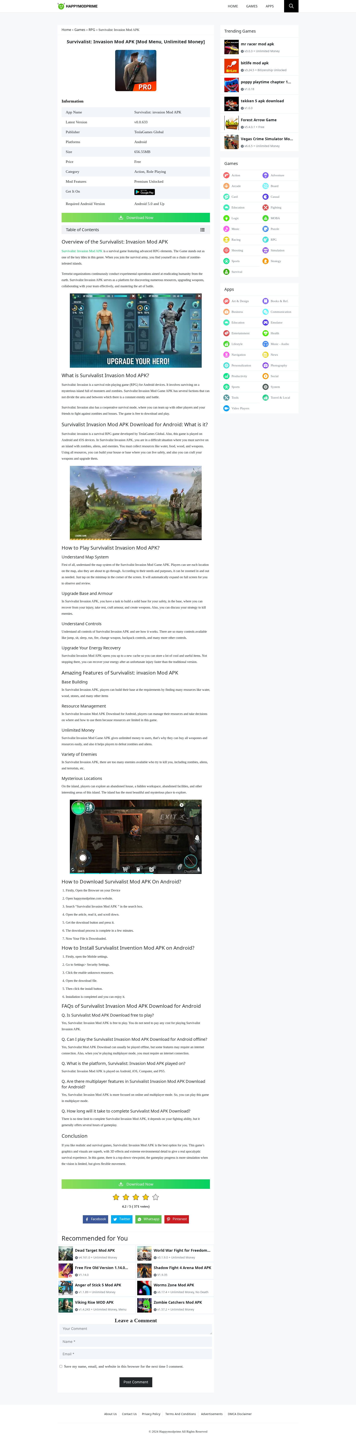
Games (252, 6)
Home (233, 6)
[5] (155, 1197)
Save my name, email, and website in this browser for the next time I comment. (124, 1366)
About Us (110, 1414)
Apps (270, 6)
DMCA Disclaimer (240, 1414)
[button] (291, 6)
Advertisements (212, 1414)
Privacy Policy (151, 1414)
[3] (136, 1197)
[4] (146, 1197)
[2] (126, 1197)
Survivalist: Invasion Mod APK (82, 251)
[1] (116, 1197)
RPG (92, 29)
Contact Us (129, 1414)
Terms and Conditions (180, 1414)
